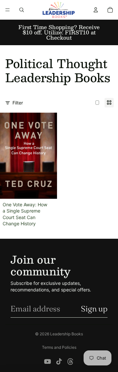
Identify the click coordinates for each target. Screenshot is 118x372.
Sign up (94, 308)
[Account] (95, 10)
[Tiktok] (59, 361)
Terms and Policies (59, 347)
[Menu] (7, 9)
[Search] (21, 10)
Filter (17, 102)
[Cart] (110, 10)
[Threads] (70, 361)
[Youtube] (47, 361)
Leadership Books (66, 333)
